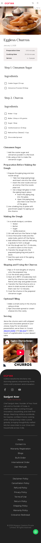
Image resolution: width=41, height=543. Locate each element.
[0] (33, 3)
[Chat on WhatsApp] (35, 531)
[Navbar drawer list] (2, 3)
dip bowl (23, 331)
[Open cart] (33, 3)
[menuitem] (37, 3)
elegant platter (9, 331)
